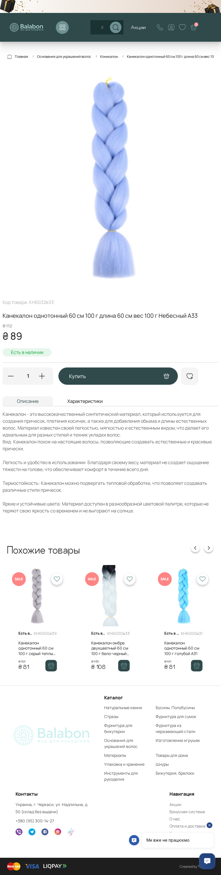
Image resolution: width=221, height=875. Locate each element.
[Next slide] (208, 548)
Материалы (115, 755)
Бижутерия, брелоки (175, 773)
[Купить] (67, 665)
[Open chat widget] (207, 861)
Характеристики (85, 401)
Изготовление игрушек (178, 740)
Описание (28, 401)
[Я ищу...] (115, 27)
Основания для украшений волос (64, 56)
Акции (138, 27)
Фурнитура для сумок (176, 716)
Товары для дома (172, 755)
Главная (21, 56)
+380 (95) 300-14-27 (35, 821)
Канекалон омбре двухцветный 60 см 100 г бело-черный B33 (52, 650)
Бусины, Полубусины (175, 707)
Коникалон (109, 56)
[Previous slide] (195, 548)
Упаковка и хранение (124, 764)
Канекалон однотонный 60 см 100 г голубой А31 (124, 648)
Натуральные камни (123, 707)
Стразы (111, 716)
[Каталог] (62, 27)
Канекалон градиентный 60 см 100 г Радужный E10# (198, 650)
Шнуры (162, 764)
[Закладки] (182, 27)
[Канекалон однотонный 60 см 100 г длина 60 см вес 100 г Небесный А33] (110, 179)
